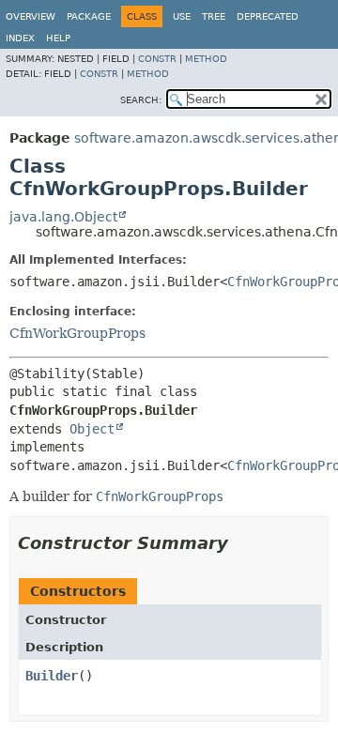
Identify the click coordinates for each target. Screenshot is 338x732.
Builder (51, 675)
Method (206, 58)
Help (58, 38)
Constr (157, 58)
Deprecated (268, 16)
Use (182, 16)
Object (92, 428)
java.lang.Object (63, 216)
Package (89, 16)
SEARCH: (140, 100)
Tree (213, 16)
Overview (30, 16)
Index (20, 38)
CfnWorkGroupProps (77, 333)
